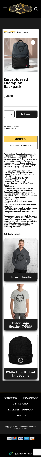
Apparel (15, 128)
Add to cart (26, 114)
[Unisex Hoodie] (21, 256)
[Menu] (5, 8)
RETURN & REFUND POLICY (20, 410)
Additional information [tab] (20, 145)
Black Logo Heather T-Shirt (20, 324)
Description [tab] (20, 139)
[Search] (36, 8)
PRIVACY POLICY (30, 398)
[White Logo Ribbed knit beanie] (21, 351)
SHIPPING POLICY (20, 404)
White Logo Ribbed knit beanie (20, 373)
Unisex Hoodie (21, 277)
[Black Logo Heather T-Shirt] (21, 301)
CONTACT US (20, 415)
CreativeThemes (20, 429)
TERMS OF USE (10, 398)
